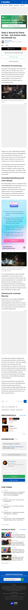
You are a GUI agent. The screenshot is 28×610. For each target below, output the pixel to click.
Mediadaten (14, 589)
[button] (22, 2)
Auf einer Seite (14, 57)
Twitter (6, 596)
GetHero (17, 593)
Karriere (16, 587)
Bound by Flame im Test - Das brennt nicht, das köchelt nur (14, 500)
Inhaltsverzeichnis (14, 61)
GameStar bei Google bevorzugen (15, 53)
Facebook (9, 596)
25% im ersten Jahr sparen (14, 26)
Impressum (5, 586)
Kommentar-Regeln (14, 446)
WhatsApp (21, 596)
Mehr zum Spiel (14, 480)
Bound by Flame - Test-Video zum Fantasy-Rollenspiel (14, 506)
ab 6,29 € (11, 422)
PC (16, 406)
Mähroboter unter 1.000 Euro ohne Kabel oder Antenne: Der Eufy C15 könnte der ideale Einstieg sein (18, 560)
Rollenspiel (12, 409)
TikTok (17, 596)
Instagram (14, 596)
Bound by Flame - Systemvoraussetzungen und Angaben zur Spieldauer (14, 513)
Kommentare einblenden (14, 454)
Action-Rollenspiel (5, 409)
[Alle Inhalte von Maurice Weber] (2, 41)
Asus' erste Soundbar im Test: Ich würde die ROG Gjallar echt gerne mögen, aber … (18, 544)
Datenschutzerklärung (21, 589)
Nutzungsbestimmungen (6, 589)
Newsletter (20, 587)
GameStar (4, 593)
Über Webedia (20, 586)
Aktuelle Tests (8, 529)
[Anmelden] (22, 579)
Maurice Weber (8, 40)
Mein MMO (13, 593)
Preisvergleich (8, 415)
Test (6, 406)
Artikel (3, 406)
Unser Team (9, 586)
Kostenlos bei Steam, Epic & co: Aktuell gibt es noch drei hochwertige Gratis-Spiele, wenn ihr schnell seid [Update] (14, 493)
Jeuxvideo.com (23, 593)
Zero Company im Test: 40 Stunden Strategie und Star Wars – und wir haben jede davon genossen (18, 537)
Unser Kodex (14, 586)
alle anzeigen (23, 415)
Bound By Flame (13, 420)
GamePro (8, 593)
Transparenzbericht (18, 590)
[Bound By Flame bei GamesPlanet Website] (5, 421)
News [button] (11, 5)
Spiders (15, 472)
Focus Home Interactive (8, 472)
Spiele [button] (6, 5)
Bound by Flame (19, 409)
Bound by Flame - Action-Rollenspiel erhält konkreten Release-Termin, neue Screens (14, 519)
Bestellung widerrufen (10, 587)
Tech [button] (23, 5)
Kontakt (24, 587)
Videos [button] (17, 5)
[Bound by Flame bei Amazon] (5, 429)
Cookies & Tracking (10, 590)
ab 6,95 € (11, 430)
